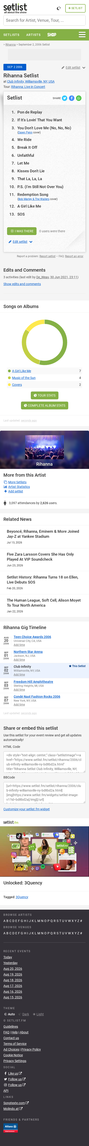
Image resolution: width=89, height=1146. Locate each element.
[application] (44, 851)
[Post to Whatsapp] (79, 98)
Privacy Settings (14, 1061)
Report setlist (47, 256)
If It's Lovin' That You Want (39, 120)
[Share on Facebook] (72, 98)
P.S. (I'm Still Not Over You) (40, 186)
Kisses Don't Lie (30, 171)
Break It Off (27, 147)
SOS (21, 214)
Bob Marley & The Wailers (33, 199)
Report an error (74, 256)
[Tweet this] (64, 98)
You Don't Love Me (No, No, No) (44, 128)
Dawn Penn (25, 132)
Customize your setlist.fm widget (26, 809)
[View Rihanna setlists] (44, 445)
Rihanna (12, 76)
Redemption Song (32, 194)
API (5, 1090)
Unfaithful (25, 155)
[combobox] (44, 20)
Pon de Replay (29, 112)
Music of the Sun (24, 378)
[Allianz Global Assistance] (10, 1128)
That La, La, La (29, 178)
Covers (17, 385)
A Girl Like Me (29, 206)
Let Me (23, 163)
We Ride (24, 139)
